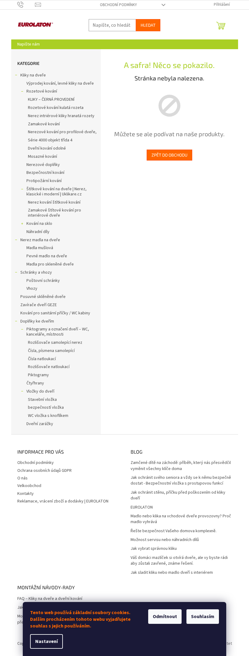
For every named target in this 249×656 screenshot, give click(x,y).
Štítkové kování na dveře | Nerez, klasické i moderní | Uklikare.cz (56, 191)
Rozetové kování (41, 91)
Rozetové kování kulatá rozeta (56, 108)
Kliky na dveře (33, 75)
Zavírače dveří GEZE (38, 305)
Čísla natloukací (42, 359)
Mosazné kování (42, 157)
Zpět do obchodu (169, 154)
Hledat (148, 25)
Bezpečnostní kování (45, 173)
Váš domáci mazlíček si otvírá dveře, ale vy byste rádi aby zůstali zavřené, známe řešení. (179, 560)
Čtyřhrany (35, 383)
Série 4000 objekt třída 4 (50, 140)
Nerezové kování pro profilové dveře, (62, 132)
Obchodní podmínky (118, 5)
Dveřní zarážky (39, 424)
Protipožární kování (44, 181)
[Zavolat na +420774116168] (26, 4)
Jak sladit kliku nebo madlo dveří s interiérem (172, 573)
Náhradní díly (37, 232)
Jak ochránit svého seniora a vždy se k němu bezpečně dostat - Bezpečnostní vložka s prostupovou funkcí (181, 480)
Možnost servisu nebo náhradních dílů (165, 540)
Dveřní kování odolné (47, 148)
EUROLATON (142, 507)
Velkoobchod (29, 486)
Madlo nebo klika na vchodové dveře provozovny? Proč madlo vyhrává (181, 519)
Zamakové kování (44, 124)
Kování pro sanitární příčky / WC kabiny (55, 313)
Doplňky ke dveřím (37, 321)
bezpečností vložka (46, 407)
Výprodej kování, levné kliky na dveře (60, 83)
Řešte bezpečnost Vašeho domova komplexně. (174, 531)
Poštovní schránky (43, 281)
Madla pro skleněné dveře (50, 264)
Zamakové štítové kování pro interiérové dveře (54, 212)
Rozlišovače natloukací (49, 367)
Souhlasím (202, 616)
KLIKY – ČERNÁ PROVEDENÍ (51, 99)
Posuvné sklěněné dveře (43, 297)
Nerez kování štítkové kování (54, 202)
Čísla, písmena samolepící (51, 351)
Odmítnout (165, 616)
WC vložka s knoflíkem (48, 416)
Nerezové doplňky (43, 165)
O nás (22, 478)
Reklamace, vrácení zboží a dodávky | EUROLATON (62, 501)
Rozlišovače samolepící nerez (55, 343)
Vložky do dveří (40, 391)
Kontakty (25, 494)
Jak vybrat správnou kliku (154, 549)
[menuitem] (28, 44)
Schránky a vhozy (36, 272)
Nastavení (46, 641)
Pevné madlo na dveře (46, 256)
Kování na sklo (39, 224)
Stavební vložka (42, 400)
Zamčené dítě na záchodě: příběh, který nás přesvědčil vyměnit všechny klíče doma (181, 466)
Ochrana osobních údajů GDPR (44, 471)
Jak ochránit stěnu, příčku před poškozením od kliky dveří (178, 495)
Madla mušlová (39, 248)
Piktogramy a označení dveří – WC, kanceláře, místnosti (57, 331)
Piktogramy (38, 375)
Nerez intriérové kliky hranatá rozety (61, 116)
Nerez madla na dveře (40, 240)
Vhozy (31, 289)
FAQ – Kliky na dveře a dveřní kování (49, 599)
